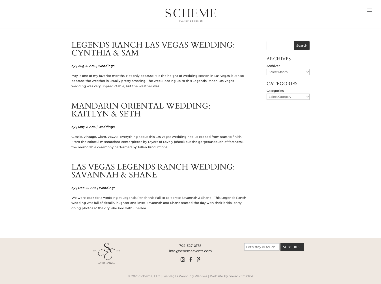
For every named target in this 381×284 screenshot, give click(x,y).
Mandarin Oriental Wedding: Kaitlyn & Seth (140, 110)
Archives (273, 66)
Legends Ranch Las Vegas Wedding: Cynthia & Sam (153, 49)
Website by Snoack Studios (231, 276)
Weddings (106, 66)
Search (301, 46)
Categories (275, 91)
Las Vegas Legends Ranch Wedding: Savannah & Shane (153, 171)
